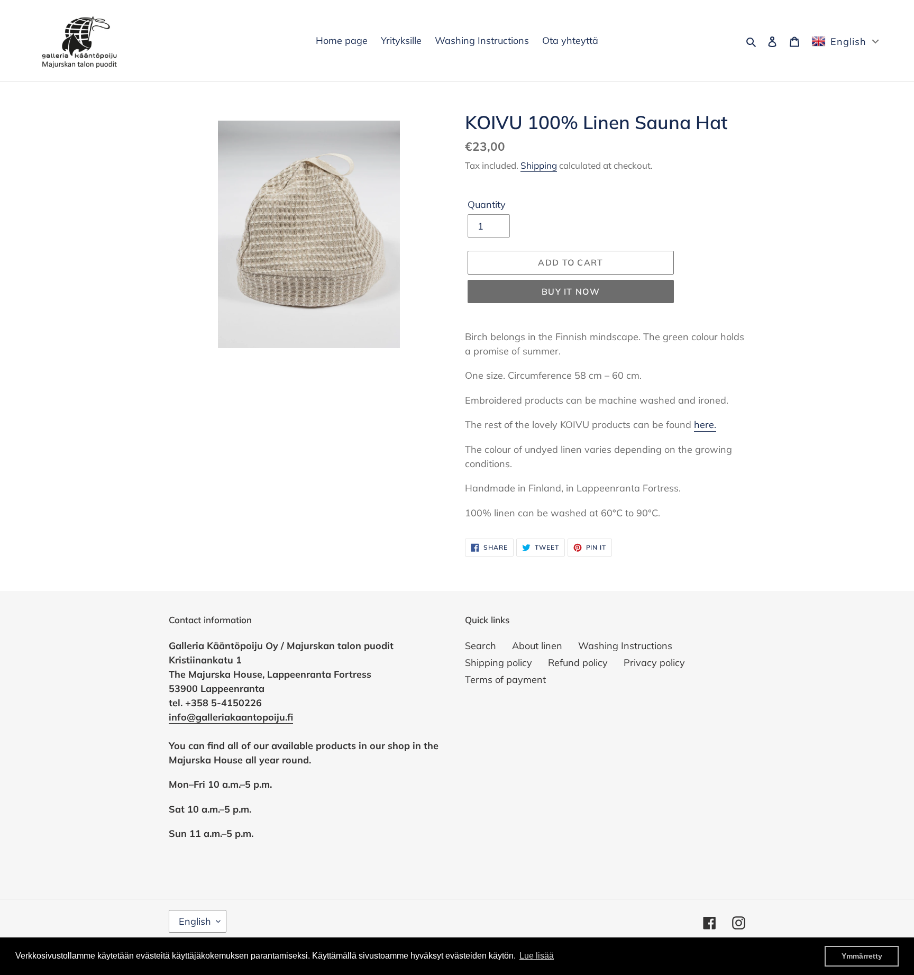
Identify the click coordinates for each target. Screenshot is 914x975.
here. (705, 424)
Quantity (487, 204)
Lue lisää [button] (536, 955)
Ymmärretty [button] (862, 956)
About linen (537, 646)
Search (480, 646)
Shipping (538, 165)
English (195, 921)
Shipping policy (498, 663)
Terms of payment (505, 679)
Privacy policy (654, 663)
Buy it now (571, 291)
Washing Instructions (625, 646)
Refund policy (578, 663)
